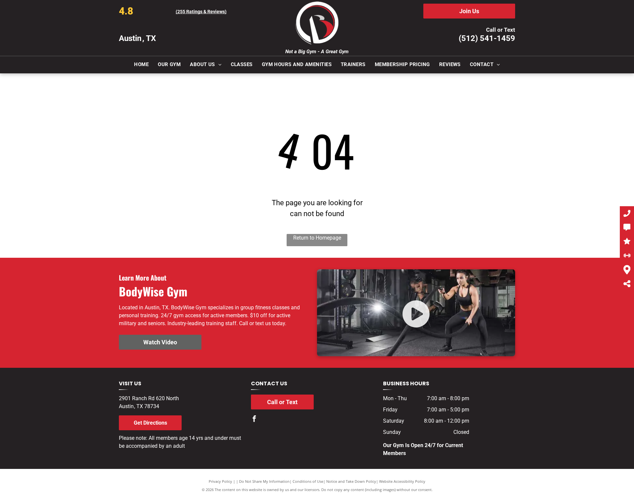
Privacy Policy (220, 481)
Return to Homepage (317, 238)
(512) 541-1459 (487, 38)
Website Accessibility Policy (402, 481)
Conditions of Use (308, 481)
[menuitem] (141, 64)
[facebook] (254, 419)
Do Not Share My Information (264, 481)
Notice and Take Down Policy (351, 481)
